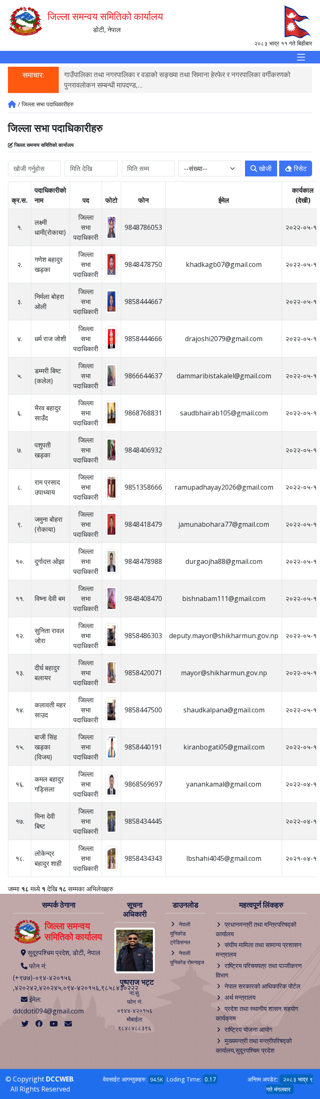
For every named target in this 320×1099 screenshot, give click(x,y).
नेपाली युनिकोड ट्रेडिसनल (180, 933)
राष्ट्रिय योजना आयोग (248, 1029)
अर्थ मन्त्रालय (240, 997)
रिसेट (299, 168)
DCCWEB (59, 1079)
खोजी (264, 168)
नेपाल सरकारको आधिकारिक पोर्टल (262, 986)
